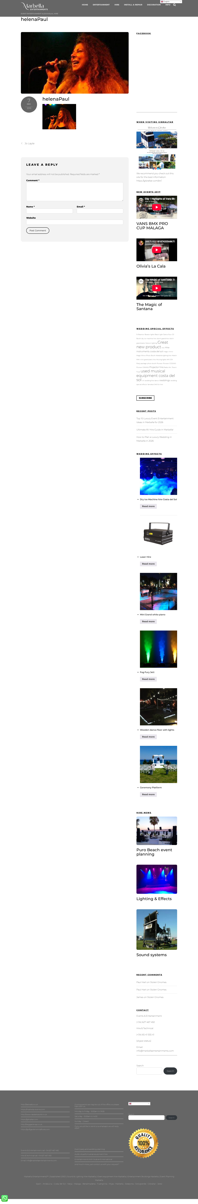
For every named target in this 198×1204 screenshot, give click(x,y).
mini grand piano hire (148, 359)
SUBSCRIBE (145, 398)
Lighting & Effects (154, 898)
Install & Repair (133, 5)
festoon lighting (151, 343)
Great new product (152, 344)
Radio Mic (167, 367)
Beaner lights (149, 334)
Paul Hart (141, 982)
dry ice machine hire (148, 338)
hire (163, 348)
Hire (116, 5)
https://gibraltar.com (29, 1119)
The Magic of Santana (149, 306)
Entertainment (101, 5)
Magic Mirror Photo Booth (145, 355)
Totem (174, 367)
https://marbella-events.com (33, 1109)
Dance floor (167, 334)
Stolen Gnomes (158, 982)
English (134, 1103)
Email (81, 206)
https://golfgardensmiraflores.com (35, 1129)
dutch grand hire (163, 338)
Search (140, 1065)
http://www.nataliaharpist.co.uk (34, 1114)
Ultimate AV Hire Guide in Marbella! (154, 429)
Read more (148, 506)
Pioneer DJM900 (142, 367)
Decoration (154, 5)
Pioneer (160, 363)
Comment (32, 180)
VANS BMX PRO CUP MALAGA (152, 225)
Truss (138, 372)
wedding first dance (152, 380)
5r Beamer (140, 334)
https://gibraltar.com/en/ (149, 180)
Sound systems (151, 954)
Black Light (159, 334)
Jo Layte (29, 143)
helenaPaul (34, 19)
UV (143, 380)
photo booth (151, 363)
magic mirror (168, 352)
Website (31, 218)
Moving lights (161, 359)
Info (167, 5)
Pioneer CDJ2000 (169, 363)
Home (85, 5)
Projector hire (156, 367)
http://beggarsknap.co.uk (31, 1124)
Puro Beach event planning (154, 851)
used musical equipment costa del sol (155, 375)
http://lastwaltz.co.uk (29, 1104)
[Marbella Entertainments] (34, 8)
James (139, 997)
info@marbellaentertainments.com (155, 1050)
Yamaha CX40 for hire (155, 384)
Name (30, 206)
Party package (141, 363)
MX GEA (170, 359)
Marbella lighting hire (163, 355)
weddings (164, 380)
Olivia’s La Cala (151, 266)
